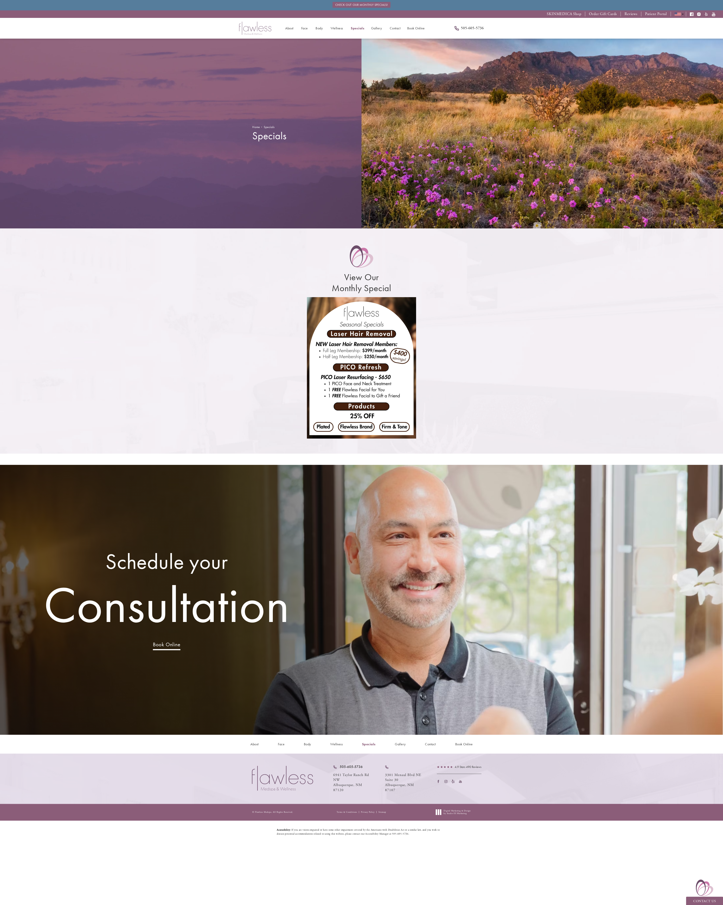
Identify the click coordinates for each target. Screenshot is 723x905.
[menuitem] (290, 28)
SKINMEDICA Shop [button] (564, 14)
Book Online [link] (416, 28)
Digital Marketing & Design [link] (457, 812)
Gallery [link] (376, 28)
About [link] (289, 28)
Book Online (166, 644)
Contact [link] (395, 28)
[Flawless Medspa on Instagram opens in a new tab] (447, 781)
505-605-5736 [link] (472, 28)
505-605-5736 (400, 834)
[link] (348, 767)
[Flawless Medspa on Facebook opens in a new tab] (439, 781)
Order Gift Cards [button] (603, 14)
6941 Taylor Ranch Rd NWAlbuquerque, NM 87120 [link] (351, 782)
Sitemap (382, 812)
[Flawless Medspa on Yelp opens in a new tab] (454, 781)
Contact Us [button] (704, 901)
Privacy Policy (368, 812)
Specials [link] (357, 28)
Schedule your (166, 591)
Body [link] (319, 28)
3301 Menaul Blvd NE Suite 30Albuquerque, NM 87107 (403, 782)
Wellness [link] (337, 28)
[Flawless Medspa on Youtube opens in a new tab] (461, 781)
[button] (693, 14)
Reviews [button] (631, 14)
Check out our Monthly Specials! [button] (361, 5)
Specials (269, 127)
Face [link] (304, 28)
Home (256, 127)
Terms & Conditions (347, 812)
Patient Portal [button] (656, 14)
